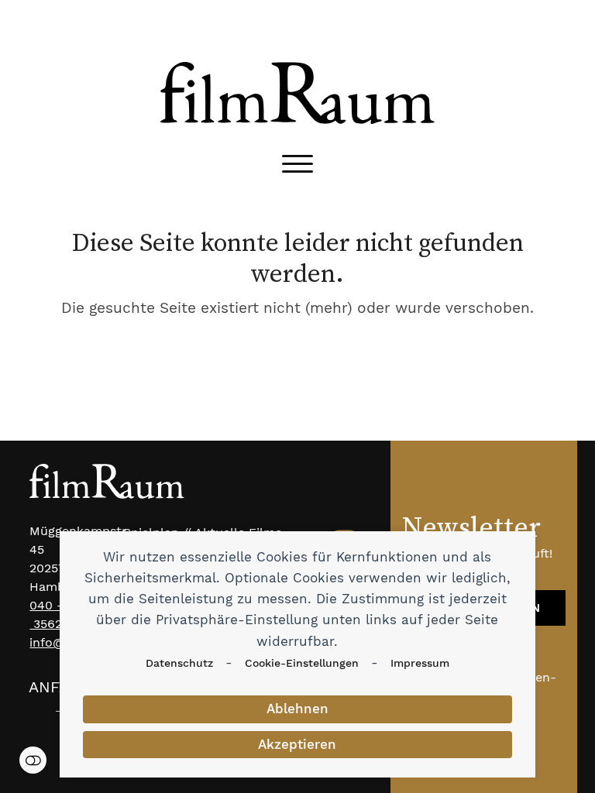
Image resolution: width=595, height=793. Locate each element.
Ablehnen (297, 708)
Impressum (419, 663)
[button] (297, 164)
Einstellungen (32, 760)
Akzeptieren (297, 744)
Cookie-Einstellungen (302, 663)
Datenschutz (179, 663)
